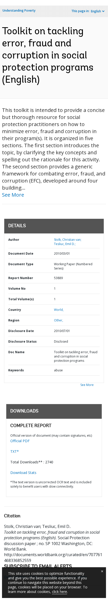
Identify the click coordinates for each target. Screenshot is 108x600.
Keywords (16, 370)
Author (13, 239)
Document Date (20, 253)
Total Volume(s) (21, 299)
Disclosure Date (21, 331)
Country (14, 310)
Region (13, 320)
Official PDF (20, 440)
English (96, 11)
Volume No (17, 288)
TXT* (14, 451)
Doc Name (16, 352)
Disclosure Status (22, 341)
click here (59, 591)
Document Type (20, 264)
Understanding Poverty (19, 10)
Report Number (20, 278)
